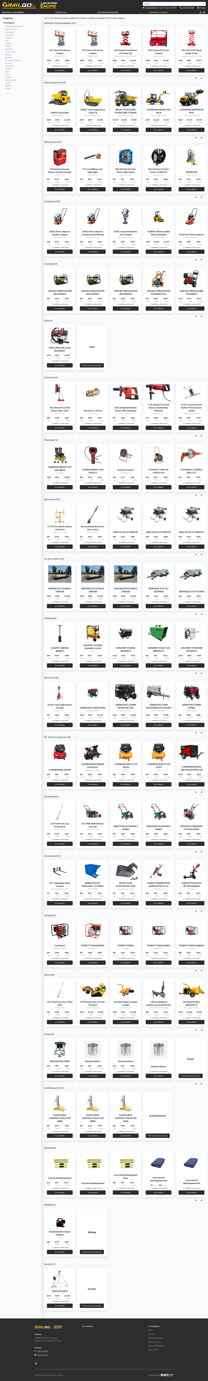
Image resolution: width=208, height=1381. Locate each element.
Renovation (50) (52, 499)
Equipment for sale (158, 12)
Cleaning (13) (50, 263)
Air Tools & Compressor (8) (57, 737)
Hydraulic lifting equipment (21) (60, 23)
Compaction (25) (52, 201)
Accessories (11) (52, 856)
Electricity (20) (51, 677)
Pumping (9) (50, 915)
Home (150, 1330)
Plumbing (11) (51, 440)
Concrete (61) (51, 377)
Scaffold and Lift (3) (54, 1088)
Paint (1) (48, 320)
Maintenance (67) (52, 142)
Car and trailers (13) (54, 558)
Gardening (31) (51, 796)
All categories (9, 23)
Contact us (60, 12)
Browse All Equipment (13, 12)
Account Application (107, 12)
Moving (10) (50, 1147)
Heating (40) (50, 618)
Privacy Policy (153, 1350)
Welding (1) (50, 1204)
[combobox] (174, 4)
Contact (151, 1334)
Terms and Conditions (156, 1346)
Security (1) (49, 1264)
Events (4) (49, 1034)
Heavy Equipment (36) (55, 82)
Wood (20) (49, 974)
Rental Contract (154, 1342)
